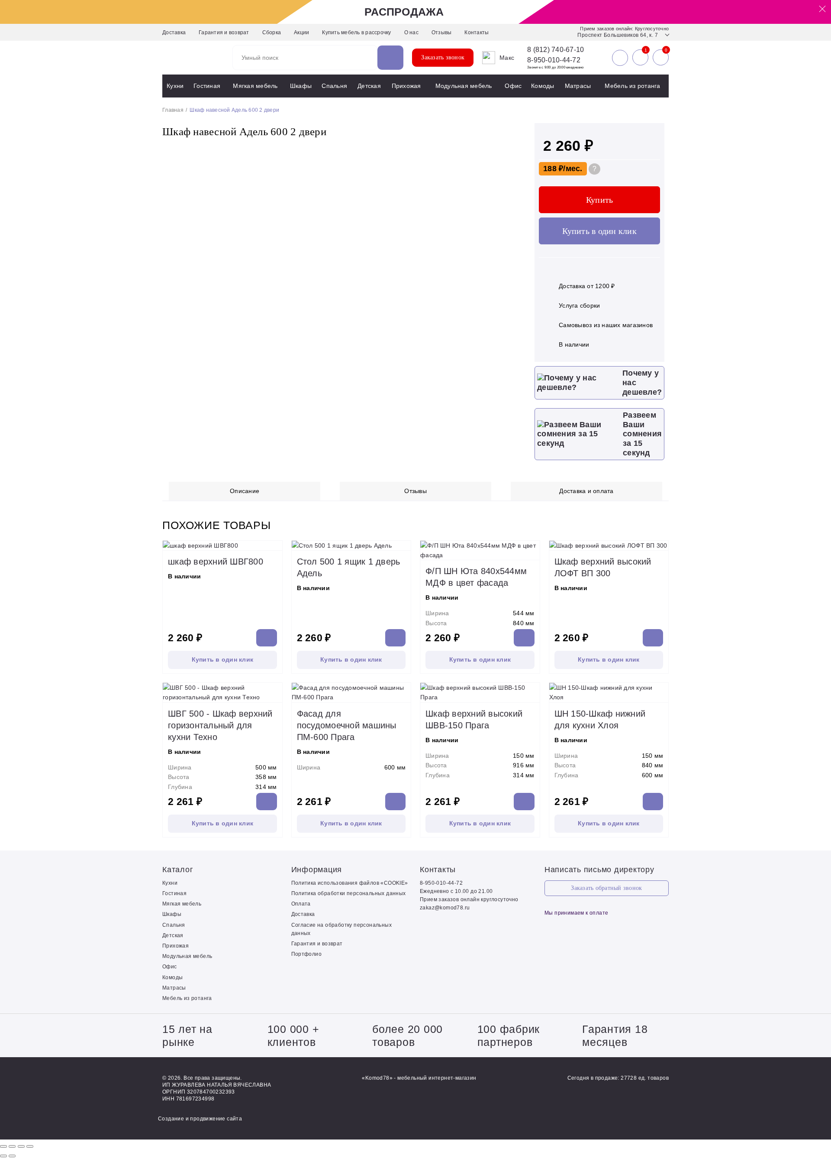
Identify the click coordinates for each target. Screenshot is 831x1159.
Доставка (174, 32)
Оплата (301, 904)
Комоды (542, 85)
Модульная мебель (463, 85)
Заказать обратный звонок (606, 888)
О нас (411, 32)
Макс (506, 57)
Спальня (334, 85)
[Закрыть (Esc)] (3, 1146)
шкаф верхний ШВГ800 (215, 561)
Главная (173, 110)
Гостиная (206, 85)
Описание (244, 490)
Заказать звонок (442, 57)
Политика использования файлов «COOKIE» (349, 883)
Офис (513, 85)
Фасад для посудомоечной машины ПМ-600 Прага (346, 725)
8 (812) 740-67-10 (555, 49)
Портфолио (306, 954)
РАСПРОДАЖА (404, 12)
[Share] (12, 1146)
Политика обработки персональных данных (348, 893)
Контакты (476, 32)
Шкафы (301, 85)
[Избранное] (640, 57)
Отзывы (442, 32)
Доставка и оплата (586, 490)
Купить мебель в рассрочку (356, 32)
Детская (369, 85)
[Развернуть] (21, 1146)
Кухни (175, 85)
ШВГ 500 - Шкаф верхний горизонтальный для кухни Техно (220, 725)
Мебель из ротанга (632, 85)
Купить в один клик (599, 231)
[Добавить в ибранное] (510, 150)
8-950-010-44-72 (553, 60)
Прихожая (406, 85)
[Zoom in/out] (29, 1146)
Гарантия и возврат (224, 32)
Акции (301, 32)
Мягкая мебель (255, 85)
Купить (599, 200)
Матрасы (578, 85)
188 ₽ (553, 168)
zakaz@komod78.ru (445, 908)
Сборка (271, 32)
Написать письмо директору (599, 869)
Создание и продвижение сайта (200, 1119)
